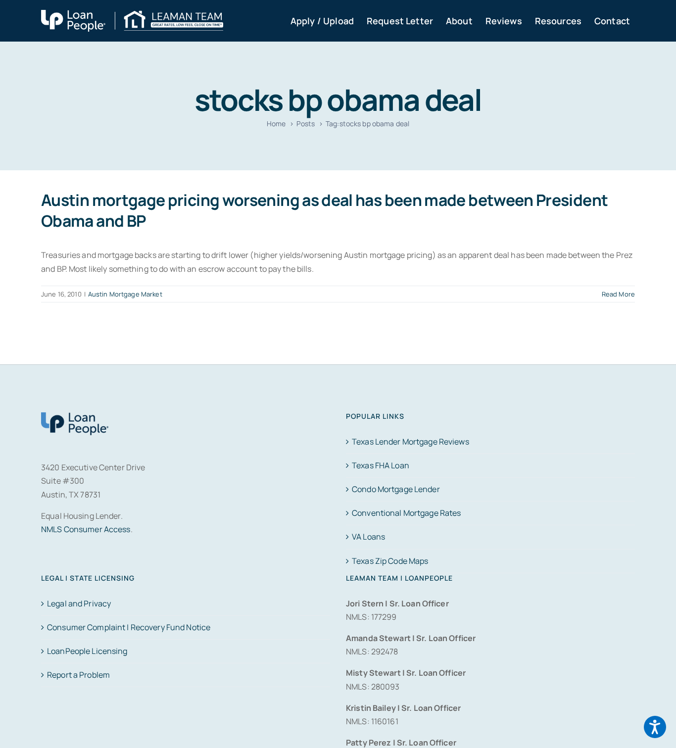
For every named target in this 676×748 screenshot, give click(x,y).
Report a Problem (78, 674)
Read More (618, 294)
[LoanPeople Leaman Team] (132, 16)
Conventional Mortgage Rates (406, 512)
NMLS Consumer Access (86, 529)
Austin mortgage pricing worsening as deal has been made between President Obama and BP (324, 210)
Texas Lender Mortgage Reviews (410, 441)
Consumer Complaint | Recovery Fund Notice (128, 627)
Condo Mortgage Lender (396, 489)
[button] (655, 727)
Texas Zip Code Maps (390, 560)
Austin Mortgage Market (125, 294)
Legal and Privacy (79, 603)
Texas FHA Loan (380, 465)
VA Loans (368, 536)
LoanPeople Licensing (87, 651)
